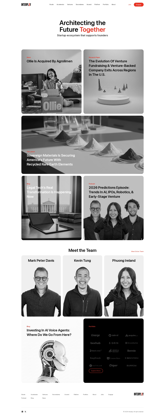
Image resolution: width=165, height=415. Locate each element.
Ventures (70, 4)
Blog (32, 398)
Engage (138, 4)
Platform (97, 4)
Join (129, 4)
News (44, 398)
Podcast (23, 398)
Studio (51, 4)
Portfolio (106, 4)
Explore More (95, 370)
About (114, 4)
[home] (30, 4)
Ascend (89, 4)
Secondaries (80, 4)
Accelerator (60, 4)
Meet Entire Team (137, 251)
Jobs (102, 394)
